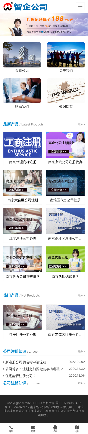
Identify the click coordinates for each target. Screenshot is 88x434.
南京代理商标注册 (23, 162)
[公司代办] (22, 54)
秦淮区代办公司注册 (65, 200)
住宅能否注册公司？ (20, 376)
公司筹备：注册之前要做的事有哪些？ (34, 369)
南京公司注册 (22, 411)
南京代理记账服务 (65, 276)
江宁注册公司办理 (23, 238)
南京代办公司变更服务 (23, 276)
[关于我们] (66, 54)
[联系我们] (22, 90)
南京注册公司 (57, 411)
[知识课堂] (66, 90)
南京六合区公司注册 (22, 200)
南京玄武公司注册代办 (65, 162)
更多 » (81, 124)
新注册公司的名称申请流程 (25, 362)
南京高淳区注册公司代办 (65, 238)
